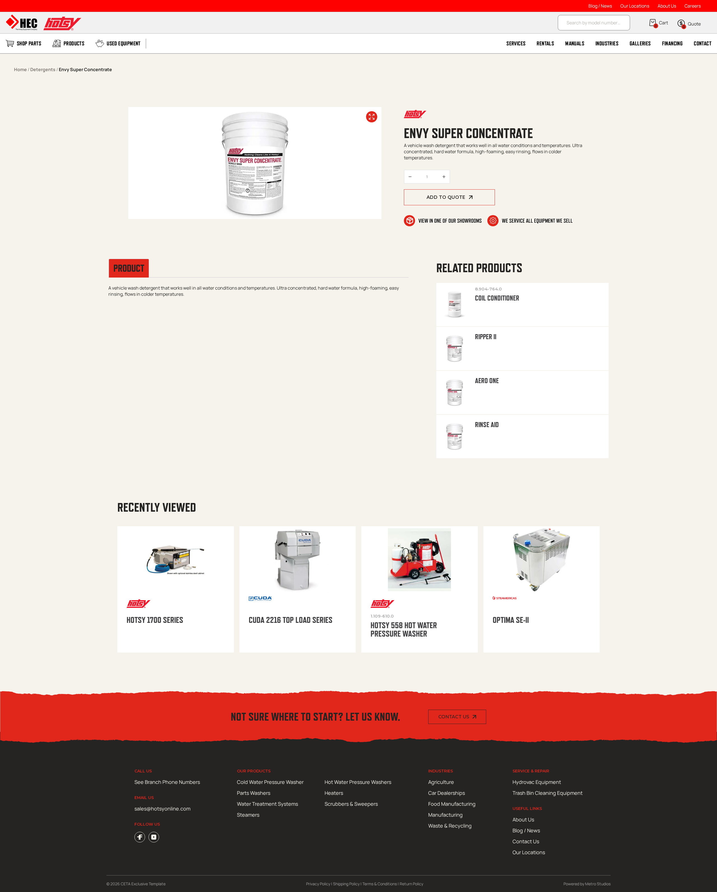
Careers (693, 6)
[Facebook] (140, 837)
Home (20, 69)
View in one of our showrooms (450, 221)
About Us (667, 6)
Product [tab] (128, 268)
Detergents (42, 69)
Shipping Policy (346, 883)
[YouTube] (154, 837)
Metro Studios (598, 883)
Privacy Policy (318, 883)
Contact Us (453, 716)
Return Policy (411, 883)
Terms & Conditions (379, 883)
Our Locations (634, 6)
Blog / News (600, 6)
